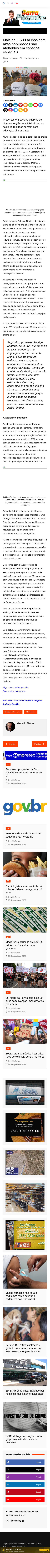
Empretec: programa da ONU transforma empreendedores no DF (24, 772)
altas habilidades (14, 712)
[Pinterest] (20, 105)
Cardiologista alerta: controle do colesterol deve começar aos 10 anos (24, 889)
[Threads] (5, 110)
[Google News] (40, 105)
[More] (25, 110)
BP (6, 62)
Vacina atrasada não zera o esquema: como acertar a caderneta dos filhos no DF (21, 1295)
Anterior (12, 744)
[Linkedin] (15, 105)
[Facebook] (5, 105)
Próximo (37, 744)
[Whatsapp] (30, 105)
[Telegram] (15, 110)
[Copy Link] (20, 110)
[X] (10, 105)
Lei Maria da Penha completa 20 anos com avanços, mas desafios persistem (25, 1001)
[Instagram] (10, 110)
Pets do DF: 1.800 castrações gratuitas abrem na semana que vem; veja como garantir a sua (24, 1348)
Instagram (20, 691)
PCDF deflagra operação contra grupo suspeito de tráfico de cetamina (24, 1439)
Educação (31, 712)
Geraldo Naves (11, 58)
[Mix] (25, 105)
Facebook (8, 691)
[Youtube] (35, 105)
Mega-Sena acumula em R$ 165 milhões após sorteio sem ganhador (24, 945)
